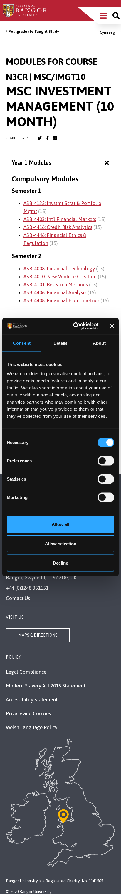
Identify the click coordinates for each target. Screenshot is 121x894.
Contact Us (18, 598)
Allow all (60, 524)
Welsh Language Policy (31, 727)
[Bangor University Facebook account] (47, 138)
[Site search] (116, 15)
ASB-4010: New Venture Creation (60, 276)
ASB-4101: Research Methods (55, 284)
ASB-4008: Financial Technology (59, 269)
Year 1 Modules (31, 162)
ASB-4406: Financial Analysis (54, 292)
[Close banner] (112, 326)
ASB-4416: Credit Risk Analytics (57, 227)
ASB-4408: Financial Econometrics (61, 300)
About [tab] (99, 342)
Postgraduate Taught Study (34, 31)
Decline (60, 562)
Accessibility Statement (32, 700)
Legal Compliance (26, 672)
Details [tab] (60, 342)
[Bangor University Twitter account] (39, 138)
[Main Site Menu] (103, 15)
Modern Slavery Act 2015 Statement (45, 686)
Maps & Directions (38, 635)
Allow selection (60, 543)
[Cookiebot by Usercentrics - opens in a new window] (74, 326)
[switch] (106, 461)
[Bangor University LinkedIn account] (54, 138)
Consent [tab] (22, 342)
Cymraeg (107, 32)
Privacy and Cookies (28, 713)
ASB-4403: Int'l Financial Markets (59, 219)
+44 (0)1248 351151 (27, 588)
